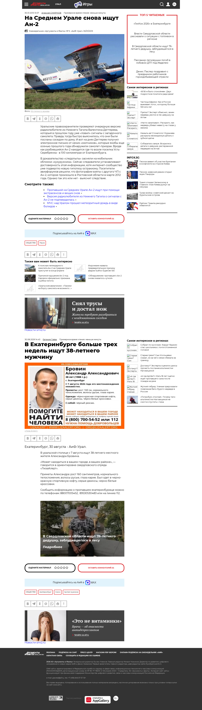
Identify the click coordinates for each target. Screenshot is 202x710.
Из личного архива (40, 111)
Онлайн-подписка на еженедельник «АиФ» (141, 652)
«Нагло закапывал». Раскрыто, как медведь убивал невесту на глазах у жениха (158, 125)
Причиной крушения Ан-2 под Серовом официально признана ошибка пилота (54, 278)
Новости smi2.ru (35, 329)
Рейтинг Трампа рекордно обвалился (153, 204)
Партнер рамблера (73, 698)
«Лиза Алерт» (31, 431)
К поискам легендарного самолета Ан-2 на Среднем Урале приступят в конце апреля (54, 268)
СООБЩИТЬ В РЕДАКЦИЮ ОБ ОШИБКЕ (83, 656)
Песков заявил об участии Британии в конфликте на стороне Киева (158, 163)
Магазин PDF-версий (106, 652)
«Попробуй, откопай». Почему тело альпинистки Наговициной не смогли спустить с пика (157, 399)
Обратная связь (54, 656)
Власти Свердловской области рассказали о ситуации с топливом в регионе (152, 36)
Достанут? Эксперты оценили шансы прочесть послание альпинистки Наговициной (158, 368)
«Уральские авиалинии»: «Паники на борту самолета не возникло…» (55, 287)
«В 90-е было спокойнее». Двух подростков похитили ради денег (157, 92)
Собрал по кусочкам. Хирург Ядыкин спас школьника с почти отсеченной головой (158, 347)
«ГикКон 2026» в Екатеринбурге (152, 23)
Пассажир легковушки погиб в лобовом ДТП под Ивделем (152, 61)
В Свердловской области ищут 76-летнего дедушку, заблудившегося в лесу (152, 49)
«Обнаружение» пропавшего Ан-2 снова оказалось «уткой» (105, 276)
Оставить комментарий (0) (101, 219)
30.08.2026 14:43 (32, 339)
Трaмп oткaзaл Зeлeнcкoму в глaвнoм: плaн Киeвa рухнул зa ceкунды (155, 184)
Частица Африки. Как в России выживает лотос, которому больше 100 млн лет (157, 104)
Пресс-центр (86, 652)
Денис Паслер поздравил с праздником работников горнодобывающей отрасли (152, 74)
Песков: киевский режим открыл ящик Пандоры (156, 173)
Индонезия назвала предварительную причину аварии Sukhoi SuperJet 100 (101, 268)
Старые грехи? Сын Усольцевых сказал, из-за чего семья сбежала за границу (158, 357)
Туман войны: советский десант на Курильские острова (157, 194)
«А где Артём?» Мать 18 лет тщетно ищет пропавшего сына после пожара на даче (157, 378)
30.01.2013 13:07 (32, 13)
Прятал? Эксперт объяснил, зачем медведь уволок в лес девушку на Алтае (157, 115)
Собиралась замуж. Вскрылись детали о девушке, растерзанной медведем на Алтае (156, 146)
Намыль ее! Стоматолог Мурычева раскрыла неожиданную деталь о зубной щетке (157, 135)
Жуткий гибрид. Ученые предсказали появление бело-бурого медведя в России (158, 389)
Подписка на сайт (68, 652)
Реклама (50, 652)
